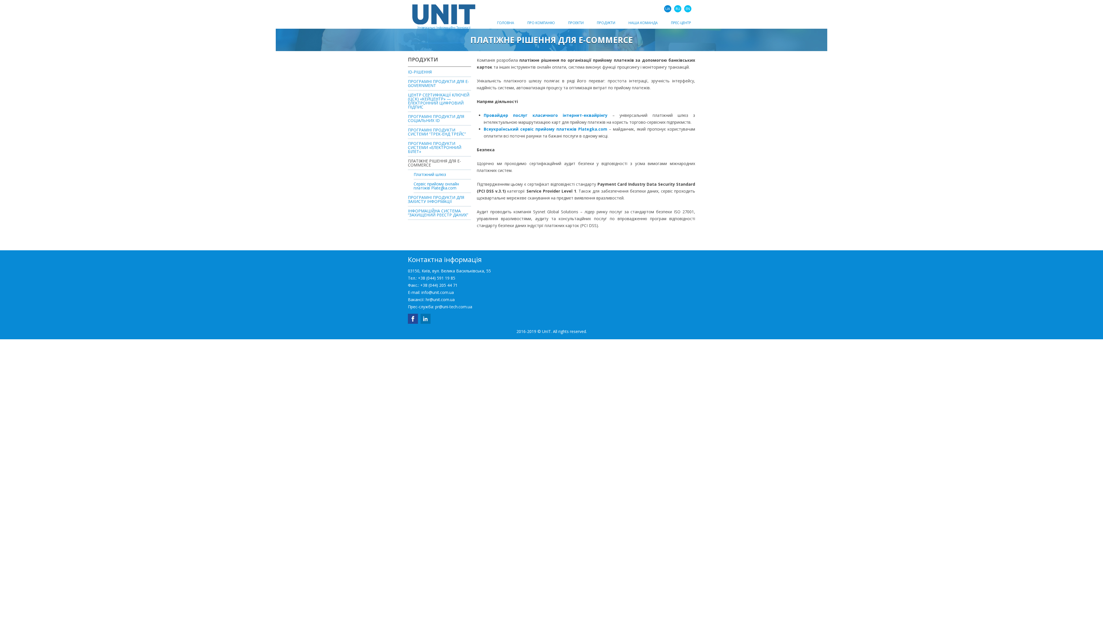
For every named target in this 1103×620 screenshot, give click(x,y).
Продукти (606, 22)
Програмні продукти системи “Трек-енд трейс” (437, 132)
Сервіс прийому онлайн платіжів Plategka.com (436, 186)
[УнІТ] (444, 14)
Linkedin (426, 319)
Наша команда (643, 22)
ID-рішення (420, 72)
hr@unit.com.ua (440, 299)
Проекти (576, 22)
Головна (505, 22)
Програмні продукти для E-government (438, 84)
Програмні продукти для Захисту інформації (436, 199)
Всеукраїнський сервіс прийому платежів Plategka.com (545, 129)
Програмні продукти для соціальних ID (436, 119)
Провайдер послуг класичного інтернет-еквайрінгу (546, 115)
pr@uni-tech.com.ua (453, 306)
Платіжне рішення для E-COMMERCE (434, 163)
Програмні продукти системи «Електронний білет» (434, 148)
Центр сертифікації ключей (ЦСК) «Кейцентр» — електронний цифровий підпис (438, 101)
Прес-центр (681, 22)
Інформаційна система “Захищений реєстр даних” (438, 213)
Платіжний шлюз (430, 175)
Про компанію (541, 22)
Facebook (413, 319)
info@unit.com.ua (437, 292)
